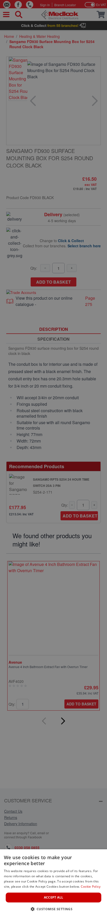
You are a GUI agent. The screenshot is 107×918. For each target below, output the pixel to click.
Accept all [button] (53, 897)
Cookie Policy (91, 886)
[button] (54, 909)
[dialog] (53, 883)
